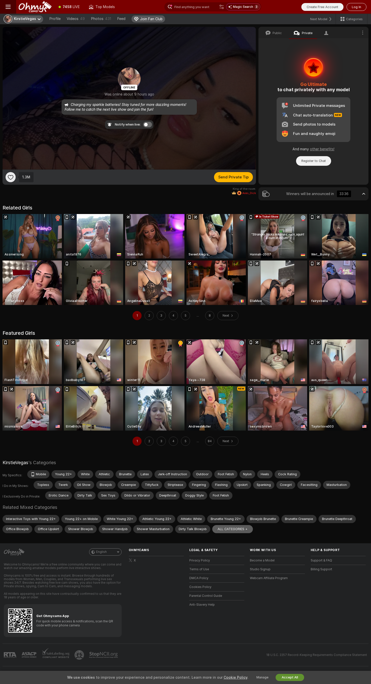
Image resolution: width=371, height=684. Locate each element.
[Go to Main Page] (35, 7)
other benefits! (322, 149)
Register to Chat (313, 161)
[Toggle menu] (8, 7)
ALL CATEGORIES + (233, 529)
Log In (356, 7)
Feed (121, 18)
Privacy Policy (199, 560)
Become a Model (262, 560)
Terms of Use (199, 569)
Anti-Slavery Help (202, 604)
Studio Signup (260, 569)
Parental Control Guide (205, 596)
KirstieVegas (15, 462)
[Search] (221, 6)
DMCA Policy (198, 578)
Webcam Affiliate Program (269, 578)
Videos (76, 18)
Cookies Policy (200, 587)
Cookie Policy (235, 677)
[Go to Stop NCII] (104, 655)
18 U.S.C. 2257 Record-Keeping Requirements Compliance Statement (316, 655)
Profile (55, 18)
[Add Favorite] (11, 177)
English (101, 552)
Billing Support (321, 569)
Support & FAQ (321, 560)
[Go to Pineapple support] (79, 655)
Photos (101, 18)
